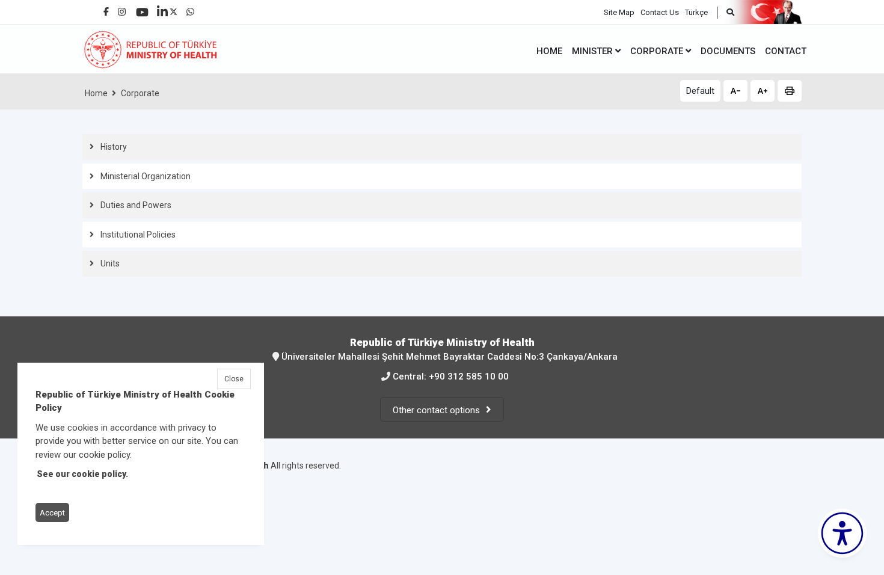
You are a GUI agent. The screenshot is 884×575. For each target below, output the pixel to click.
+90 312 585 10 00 (469, 376)
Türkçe (696, 12)
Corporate (140, 93)
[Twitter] (173, 8)
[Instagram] (122, 8)
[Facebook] (106, 7)
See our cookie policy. (82, 474)
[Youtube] (142, 8)
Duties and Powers (135, 205)
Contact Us (659, 12)
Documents (728, 51)
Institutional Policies (138, 234)
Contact (785, 51)
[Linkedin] (162, 7)
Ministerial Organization (145, 176)
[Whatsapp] (190, 8)
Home (96, 93)
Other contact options (436, 410)
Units (110, 263)
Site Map (619, 12)
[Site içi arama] (725, 13)
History (113, 147)
